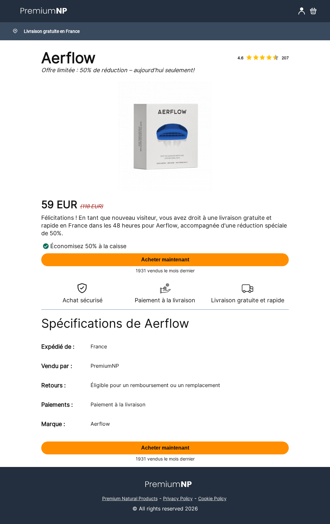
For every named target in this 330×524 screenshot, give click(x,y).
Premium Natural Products (130, 498)
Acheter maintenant (165, 259)
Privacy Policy (178, 498)
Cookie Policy (212, 498)
